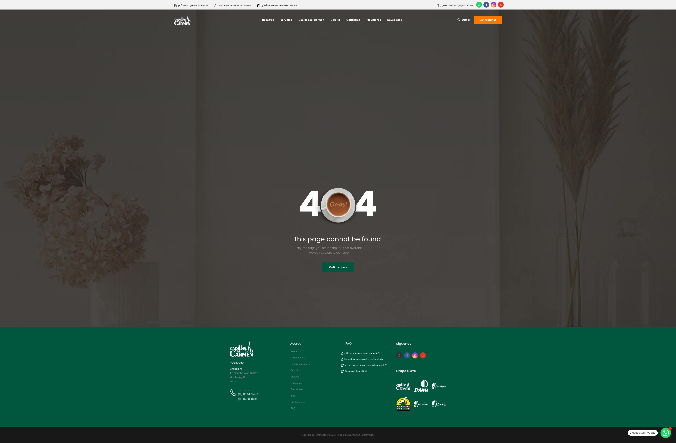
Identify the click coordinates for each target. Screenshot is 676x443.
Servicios (286, 20)
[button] (666, 432)
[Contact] (234, 392)
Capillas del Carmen (311, 20)
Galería (335, 20)
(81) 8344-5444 (248, 394)
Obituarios (353, 20)
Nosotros (268, 20)
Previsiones (374, 20)
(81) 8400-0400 (248, 399)
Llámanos (243, 390)
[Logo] (182, 19)
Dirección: (236, 369)
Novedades (394, 20)
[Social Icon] (479, 5)
